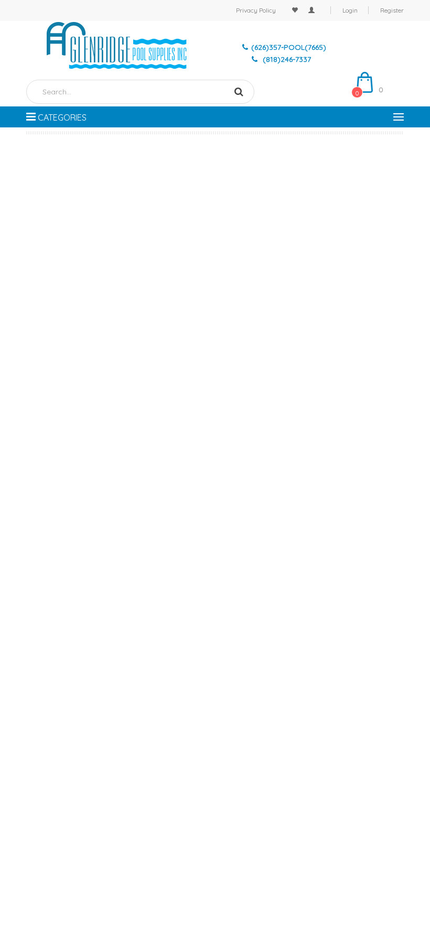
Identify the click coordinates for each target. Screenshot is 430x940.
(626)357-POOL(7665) (288, 47)
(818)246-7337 (286, 59)
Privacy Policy (256, 10)
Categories (61, 117)
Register (392, 10)
